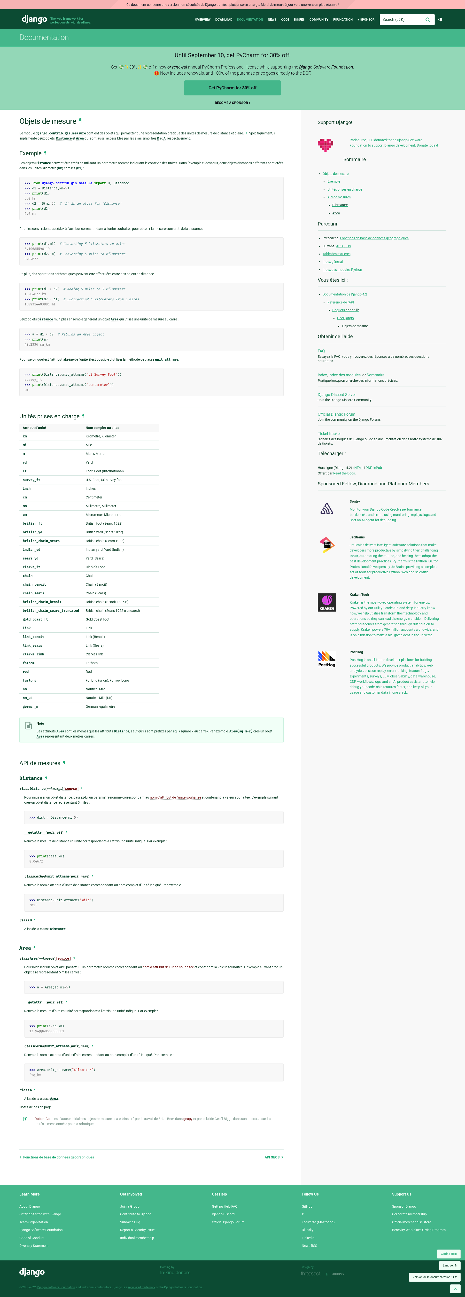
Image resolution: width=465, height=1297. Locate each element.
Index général (333, 262)
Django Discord (223, 1214)
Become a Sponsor (231, 103)
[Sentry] (327, 516)
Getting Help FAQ (225, 1206)
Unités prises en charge (344, 189)
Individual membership (137, 1238)
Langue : (450, 1265)
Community (319, 19)
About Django (29, 1206)
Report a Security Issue (137, 1230)
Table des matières (336, 254)
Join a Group (130, 1206)
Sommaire (375, 375)
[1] (246, 133)
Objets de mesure (336, 174)
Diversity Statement (34, 1246)
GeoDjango (345, 318)
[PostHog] (327, 666)
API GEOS (272, 1157)
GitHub (307, 1206)
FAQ (321, 351)
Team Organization (33, 1222)
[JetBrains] (327, 553)
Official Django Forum (336, 414)
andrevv (344, 1274)
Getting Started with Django (40, 1214)
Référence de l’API (340, 302)
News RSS (309, 1246)
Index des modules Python (342, 270)
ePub (378, 468)
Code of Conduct (32, 1238)
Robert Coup (44, 1119)
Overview (202, 19)
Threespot (312, 1274)
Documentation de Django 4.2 (345, 294)
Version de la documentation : (435, 1277)
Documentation (250, 19)
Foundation (343, 19)
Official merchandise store (411, 1222)
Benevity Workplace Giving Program (419, 1230)
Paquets (345, 310)
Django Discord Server (337, 394)
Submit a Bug (130, 1222)
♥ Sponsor (365, 19)
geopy (188, 1119)
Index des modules (345, 375)
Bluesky (307, 1230)
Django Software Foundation (41, 1230)
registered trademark (141, 1287)
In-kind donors (175, 1272)
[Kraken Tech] (327, 610)
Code (285, 19)
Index (322, 375)
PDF (369, 468)
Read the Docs (344, 473)
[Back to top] (455, 1289)
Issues (299, 19)
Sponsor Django (404, 1206)
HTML (359, 468)
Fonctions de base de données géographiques (58, 1157)
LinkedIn (308, 1238)
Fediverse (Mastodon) (318, 1222)
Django (34, 19)
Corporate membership (409, 1214)
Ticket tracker (329, 433)
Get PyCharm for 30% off (232, 87)
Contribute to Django (135, 1214)
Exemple (333, 181)
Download (223, 19)
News (272, 19)
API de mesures (339, 197)
